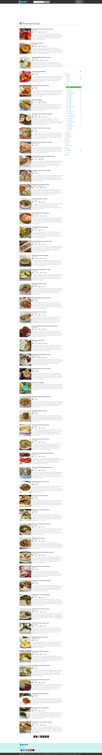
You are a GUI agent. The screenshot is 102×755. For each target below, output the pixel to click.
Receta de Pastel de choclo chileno (40, 213)
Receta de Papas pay (37, 99)
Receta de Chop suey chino (38, 538)
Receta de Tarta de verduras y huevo (41, 524)
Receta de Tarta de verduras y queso (41, 594)
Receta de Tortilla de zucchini (39, 283)
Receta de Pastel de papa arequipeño (41, 566)
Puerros (70, 123)
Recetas (20, 21)
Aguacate (70, 118)
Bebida (67, 155)
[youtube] (29, 750)
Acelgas (70, 103)
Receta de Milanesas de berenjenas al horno (43, 552)
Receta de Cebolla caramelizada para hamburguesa (44, 326)
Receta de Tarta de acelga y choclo (40, 609)
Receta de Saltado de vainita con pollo (41, 298)
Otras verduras (71, 93)
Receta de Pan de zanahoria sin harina (41, 354)
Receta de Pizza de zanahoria (39, 312)
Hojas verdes (71, 115)
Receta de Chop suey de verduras (40, 693)
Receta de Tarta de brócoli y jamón (40, 425)
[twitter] (24, 750)
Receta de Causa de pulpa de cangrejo (41, 368)
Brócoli (70, 96)
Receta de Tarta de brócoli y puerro (40, 509)
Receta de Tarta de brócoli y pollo (40, 651)
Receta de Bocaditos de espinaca (40, 227)
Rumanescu (71, 128)
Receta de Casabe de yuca (38, 340)
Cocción (67, 139)
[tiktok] (33, 750)
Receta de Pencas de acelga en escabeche (42, 114)
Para (67, 84)
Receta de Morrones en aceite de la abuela (42, 29)
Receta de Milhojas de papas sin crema (41, 57)
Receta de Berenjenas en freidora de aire (42, 241)
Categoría (68, 85)
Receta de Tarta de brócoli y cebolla (41, 665)
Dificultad (68, 74)
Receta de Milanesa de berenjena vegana (42, 467)
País (67, 142)
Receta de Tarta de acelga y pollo (40, 255)
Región (67, 144)
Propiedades (68, 134)
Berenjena (71, 91)
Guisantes (70, 120)
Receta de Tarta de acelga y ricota (40, 708)
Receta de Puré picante (37, 43)
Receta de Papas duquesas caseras (40, 85)
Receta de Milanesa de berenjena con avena (43, 453)
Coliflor (70, 105)
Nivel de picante (69, 145)
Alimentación (68, 136)
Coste (67, 147)
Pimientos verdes (72, 117)
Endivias (70, 127)
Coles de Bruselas (72, 122)
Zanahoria (71, 113)
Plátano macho (72, 107)
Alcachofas (71, 108)
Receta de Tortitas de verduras (39, 410)
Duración (68, 133)
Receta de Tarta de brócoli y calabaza (41, 580)
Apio (69, 130)
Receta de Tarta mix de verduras (40, 495)
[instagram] (26, 750)
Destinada (68, 137)
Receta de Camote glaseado (39, 71)
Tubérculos (71, 98)
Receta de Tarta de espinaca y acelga (41, 269)
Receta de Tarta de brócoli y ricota (40, 439)
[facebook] (21, 750)
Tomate (70, 110)
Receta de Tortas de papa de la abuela (41, 170)
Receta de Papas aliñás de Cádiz (40, 637)
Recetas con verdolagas (38, 382)
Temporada (68, 141)
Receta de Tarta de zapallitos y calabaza (42, 722)
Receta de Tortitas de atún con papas (41, 128)
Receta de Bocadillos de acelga (39, 198)
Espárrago (71, 125)
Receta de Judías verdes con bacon (40, 481)
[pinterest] (31, 750)
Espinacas (70, 101)
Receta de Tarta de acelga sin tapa (40, 623)
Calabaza (70, 100)
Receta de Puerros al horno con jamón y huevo (43, 156)
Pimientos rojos (72, 112)
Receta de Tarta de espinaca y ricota (41, 679)
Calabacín (70, 95)
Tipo (67, 73)
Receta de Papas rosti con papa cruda (41, 396)
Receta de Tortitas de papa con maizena (42, 142)
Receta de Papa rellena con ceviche (40, 184)
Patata (70, 90)
